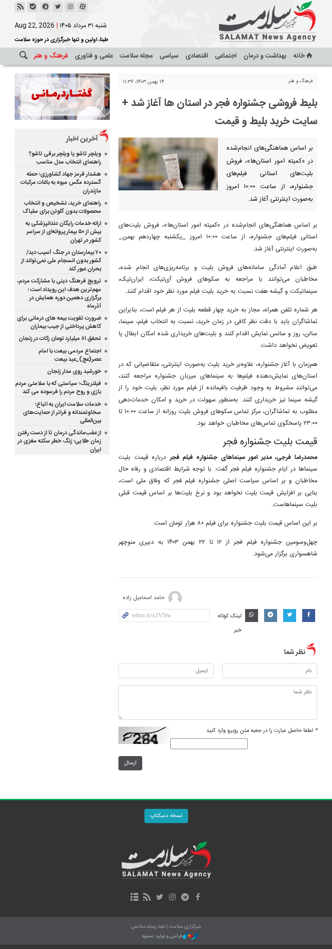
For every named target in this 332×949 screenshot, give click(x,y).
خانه (299, 56)
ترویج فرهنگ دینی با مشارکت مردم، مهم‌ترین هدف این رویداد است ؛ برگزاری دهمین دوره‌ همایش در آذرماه (59, 293)
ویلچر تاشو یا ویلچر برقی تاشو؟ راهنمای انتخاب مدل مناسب (65, 158)
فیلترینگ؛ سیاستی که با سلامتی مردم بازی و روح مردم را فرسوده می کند (58, 388)
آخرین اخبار (82, 139)
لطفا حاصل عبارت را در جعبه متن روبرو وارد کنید (261, 731)
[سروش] (45, 7)
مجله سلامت (136, 56)
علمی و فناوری (94, 56)
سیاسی (169, 56)
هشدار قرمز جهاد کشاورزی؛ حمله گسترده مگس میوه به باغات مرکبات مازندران (60, 183)
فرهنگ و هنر (51, 56)
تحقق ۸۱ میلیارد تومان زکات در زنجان (60, 338)
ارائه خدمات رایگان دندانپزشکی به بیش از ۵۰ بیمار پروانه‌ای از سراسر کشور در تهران (63, 232)
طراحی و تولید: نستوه (162, 936)
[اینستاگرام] (70, 7)
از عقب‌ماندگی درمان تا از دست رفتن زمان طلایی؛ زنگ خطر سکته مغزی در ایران (59, 441)
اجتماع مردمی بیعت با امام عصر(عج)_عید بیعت (69, 355)
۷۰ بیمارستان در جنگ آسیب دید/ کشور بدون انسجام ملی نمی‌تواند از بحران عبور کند (61, 261)
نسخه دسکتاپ (166, 816)
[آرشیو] (134, 897)
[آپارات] (82, 7)
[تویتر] (57, 7)
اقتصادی (196, 56)
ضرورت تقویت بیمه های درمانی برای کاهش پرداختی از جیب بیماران (59, 322)
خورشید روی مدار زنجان (74, 371)
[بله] (32, 7)
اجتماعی (225, 56)
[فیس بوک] (197, 897)
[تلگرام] (184, 897)
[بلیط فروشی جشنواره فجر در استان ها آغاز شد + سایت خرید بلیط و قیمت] (168, 164)
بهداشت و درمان (265, 56)
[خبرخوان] (20, 7)
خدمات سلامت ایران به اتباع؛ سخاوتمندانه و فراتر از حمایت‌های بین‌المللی (62, 413)
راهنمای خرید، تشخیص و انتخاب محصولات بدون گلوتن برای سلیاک (61, 207)
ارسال (130, 763)
